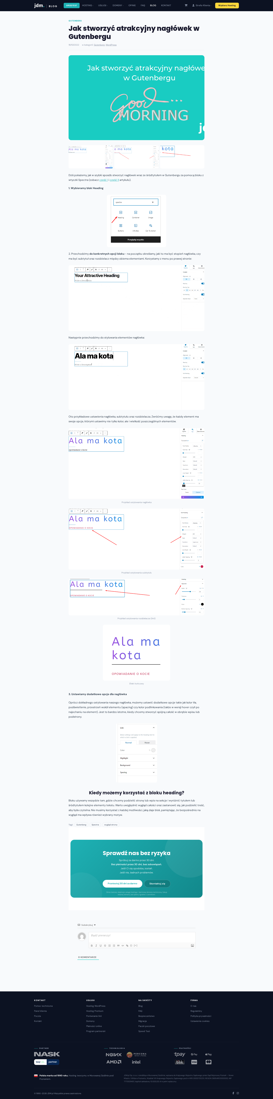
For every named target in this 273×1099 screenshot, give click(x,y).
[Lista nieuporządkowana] (114, 946)
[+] (135, 945)
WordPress (111, 45)
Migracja (142, 1021)
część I (103, 180)
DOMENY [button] (117, 5)
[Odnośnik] (127, 946)
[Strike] (105, 946)
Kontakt (38, 1021)
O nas (193, 1006)
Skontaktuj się (157, 883)
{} (131, 945)
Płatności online (94, 1026)
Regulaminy (196, 1011)
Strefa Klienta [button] (202, 5)
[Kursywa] (96, 946)
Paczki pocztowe (146, 1026)
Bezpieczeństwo (146, 1016)
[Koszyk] (186, 5)
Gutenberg (75, 21)
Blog (140, 1006)
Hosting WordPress (95, 1006)
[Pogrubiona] (92, 946)
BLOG (153, 5)
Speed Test (144, 1031)
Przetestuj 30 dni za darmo (122, 883)
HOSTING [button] (87, 5)
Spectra (95, 824)
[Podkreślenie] (100, 946)
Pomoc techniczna (43, 1006)
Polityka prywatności (201, 1016)
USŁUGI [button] (102, 5)
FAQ (143, 5)
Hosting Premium (94, 1011)
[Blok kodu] (123, 946)
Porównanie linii (94, 1016)
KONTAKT (166, 5)
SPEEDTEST (71, 5)
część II (114, 180)
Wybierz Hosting (227, 5)
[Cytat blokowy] (118, 946)
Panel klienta (40, 1011)
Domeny (90, 1021)
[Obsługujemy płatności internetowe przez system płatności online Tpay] (46, 1062)
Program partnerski (95, 1031)
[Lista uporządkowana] (109, 946)
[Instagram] (238, 1093)
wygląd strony (110, 824)
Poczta (37, 1016)
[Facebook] (233, 1093)
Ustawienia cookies (200, 1021)
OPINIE (132, 5)
